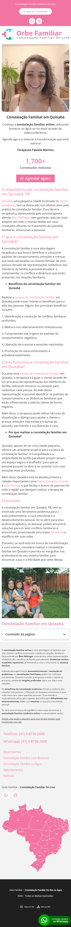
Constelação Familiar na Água (22, 764)
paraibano (8, 205)
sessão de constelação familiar (40, 373)
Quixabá (7, 201)
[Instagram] (39, 21)
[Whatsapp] (32, 21)
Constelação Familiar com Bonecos (26, 758)
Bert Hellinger (21, 217)
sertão (64, 201)
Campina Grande (57, 481)
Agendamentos (13, 770)
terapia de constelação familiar (35, 297)
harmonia (57, 532)
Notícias (8, 776)
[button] (64, 634)
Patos (41, 481)
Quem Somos (12, 752)
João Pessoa (12, 485)
